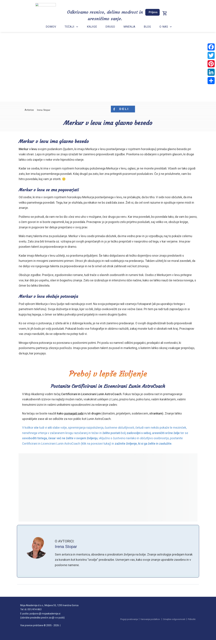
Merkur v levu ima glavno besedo (108, 123)
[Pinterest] (211, 64)
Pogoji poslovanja (129, 619)
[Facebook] (211, 47)
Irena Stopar (66, 546)
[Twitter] (211, 55)
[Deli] (211, 80)
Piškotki (192, 619)
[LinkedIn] (211, 72)
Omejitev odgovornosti (174, 619)
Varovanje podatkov (150, 619)
